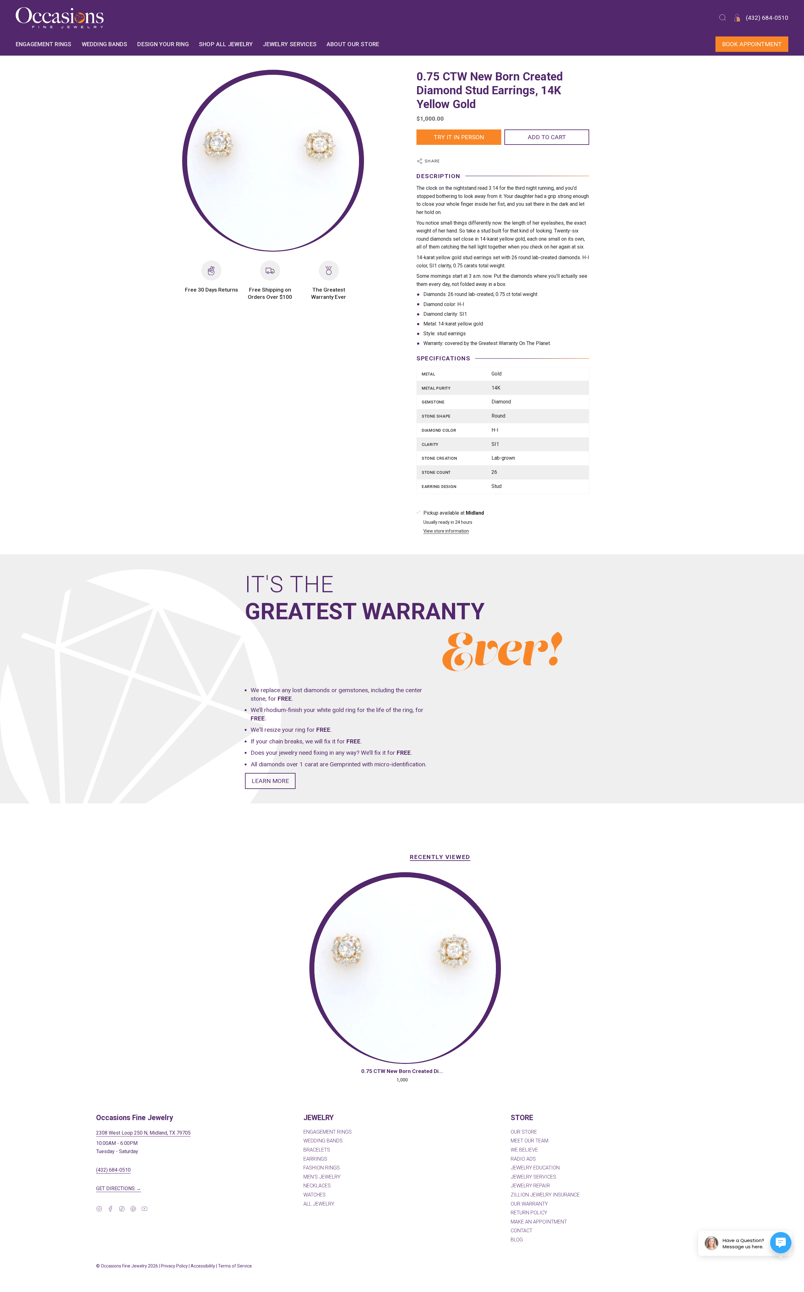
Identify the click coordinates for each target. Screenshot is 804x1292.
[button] (722, 18)
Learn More (270, 780)
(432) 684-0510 (113, 1170)
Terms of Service (235, 1265)
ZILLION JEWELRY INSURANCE (545, 1195)
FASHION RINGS (321, 1168)
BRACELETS (316, 1150)
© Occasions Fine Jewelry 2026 (127, 1265)
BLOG (517, 1240)
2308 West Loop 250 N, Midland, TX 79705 (143, 1133)
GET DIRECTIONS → (118, 1188)
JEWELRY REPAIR (530, 1186)
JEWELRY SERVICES (533, 1177)
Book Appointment (752, 44)
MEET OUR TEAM (529, 1141)
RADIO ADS (523, 1159)
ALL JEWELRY (318, 1204)
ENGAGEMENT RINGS (327, 1132)
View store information (446, 531)
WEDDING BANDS (323, 1141)
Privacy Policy (174, 1265)
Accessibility (203, 1265)
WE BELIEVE (524, 1150)
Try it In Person (459, 137)
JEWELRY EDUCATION (535, 1168)
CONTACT (521, 1231)
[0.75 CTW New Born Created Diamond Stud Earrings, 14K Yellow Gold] (405, 970)
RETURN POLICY (529, 1213)
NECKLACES (317, 1186)
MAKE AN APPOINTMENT (539, 1222)
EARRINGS (315, 1159)
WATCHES (314, 1195)
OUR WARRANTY (529, 1204)
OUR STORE (524, 1132)
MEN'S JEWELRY (321, 1177)
